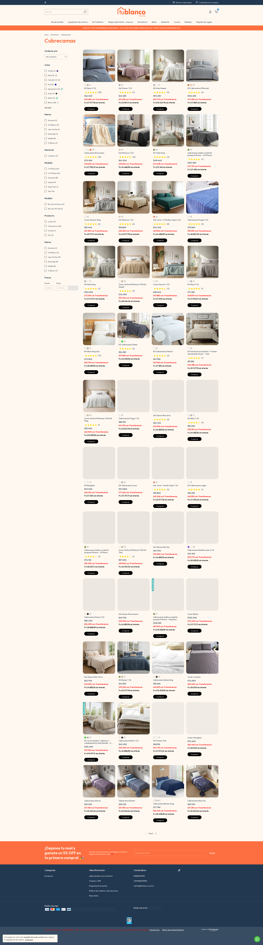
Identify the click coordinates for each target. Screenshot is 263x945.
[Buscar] (84, 12)
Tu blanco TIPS (95, 894)
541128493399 (139, 889)
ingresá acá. (155, 943)
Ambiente (165, 22)
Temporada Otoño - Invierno (120, 22)
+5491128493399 (140, 894)
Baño (154, 22)
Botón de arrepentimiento (173, 943)
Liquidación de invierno (78, 22)
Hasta (58, 283)
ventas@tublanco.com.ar (144, 899)
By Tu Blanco (98, 22)
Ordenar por (51, 51)
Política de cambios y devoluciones (103, 904)
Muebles (188, 22)
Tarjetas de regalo (204, 22)
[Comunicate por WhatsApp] (257, 939)
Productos (49, 889)
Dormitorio (142, 22)
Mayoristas (93, 909)
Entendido (29, 940)
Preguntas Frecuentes (98, 899)
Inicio (46, 35)
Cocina (177, 22)
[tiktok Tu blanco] (45, 3)
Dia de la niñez (57, 22)
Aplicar (73, 288)
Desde (47, 283)
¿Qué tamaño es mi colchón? (101, 889)
